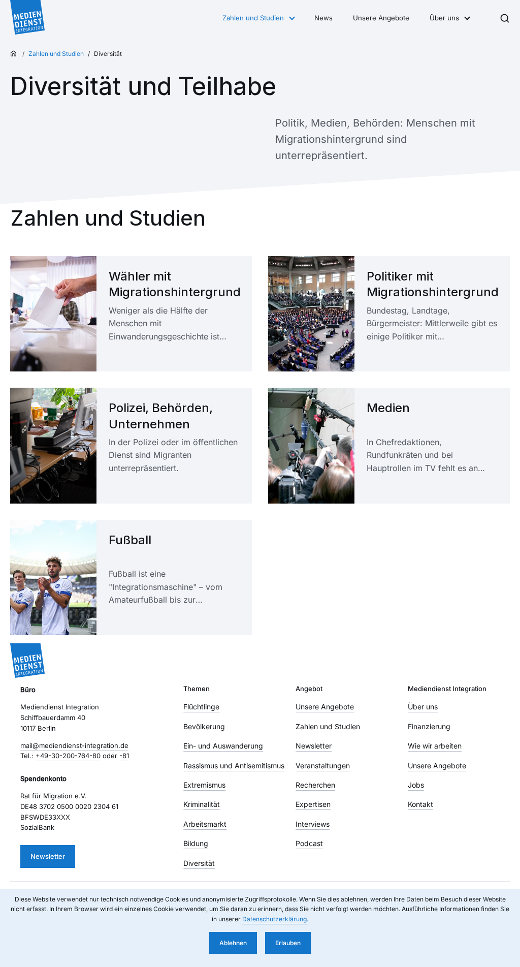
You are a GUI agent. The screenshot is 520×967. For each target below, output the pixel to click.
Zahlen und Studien (253, 18)
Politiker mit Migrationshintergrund (432, 284)
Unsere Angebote (381, 18)
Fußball (130, 540)
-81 (124, 756)
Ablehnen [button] (233, 943)
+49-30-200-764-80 (68, 756)
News (323, 18)
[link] (131, 313)
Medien (388, 407)
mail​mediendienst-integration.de (74, 745)
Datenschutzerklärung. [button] (275, 919)
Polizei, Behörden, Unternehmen (161, 415)
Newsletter (47, 856)
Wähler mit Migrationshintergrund (174, 284)
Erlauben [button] (288, 943)
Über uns (444, 18)
